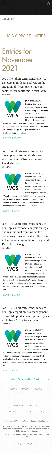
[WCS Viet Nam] (26, 5)
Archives (28, 379)
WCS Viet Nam (9, 19)
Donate (13, 389)
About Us (25, 389)
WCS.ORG (38, 389)
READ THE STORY (12, 138)
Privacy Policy (33, 405)
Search (36, 379)
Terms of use (18, 405)
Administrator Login (38, 412)
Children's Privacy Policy (15, 412)
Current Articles (17, 379)
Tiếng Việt (30, 444)
